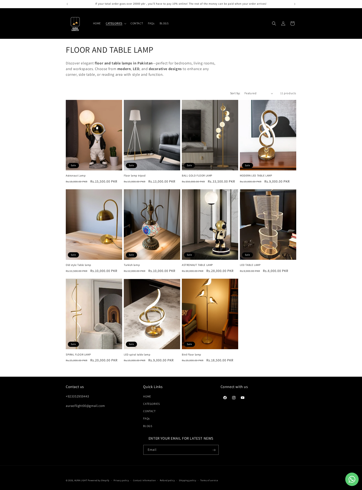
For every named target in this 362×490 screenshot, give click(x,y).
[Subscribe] (213, 450)
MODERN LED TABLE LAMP (256, 175)
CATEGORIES (151, 403)
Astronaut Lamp (75, 175)
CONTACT (149, 411)
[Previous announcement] (67, 4)
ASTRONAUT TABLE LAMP (197, 265)
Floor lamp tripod (134, 175)
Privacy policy (121, 480)
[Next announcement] (294, 4)
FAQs (146, 418)
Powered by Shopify (98, 480)
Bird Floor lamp (191, 354)
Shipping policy (187, 480)
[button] (115, 23)
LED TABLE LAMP (250, 265)
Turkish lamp (132, 265)
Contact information (144, 480)
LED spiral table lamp (137, 354)
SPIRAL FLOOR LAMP (78, 354)
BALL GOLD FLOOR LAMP (197, 175)
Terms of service (209, 480)
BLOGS (147, 426)
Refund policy (167, 480)
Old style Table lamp (78, 265)
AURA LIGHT (80, 480)
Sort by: (235, 93)
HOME (147, 396)
